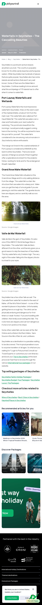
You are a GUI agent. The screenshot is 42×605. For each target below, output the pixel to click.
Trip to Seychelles (20, 357)
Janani (4, 53)
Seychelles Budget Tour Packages (16, 380)
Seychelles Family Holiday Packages (16, 377)
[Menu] (38, 4)
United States (12, 598)
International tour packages (19, 363)
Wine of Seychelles (9, 397)
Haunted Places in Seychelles (14, 400)
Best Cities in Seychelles (28, 397)
